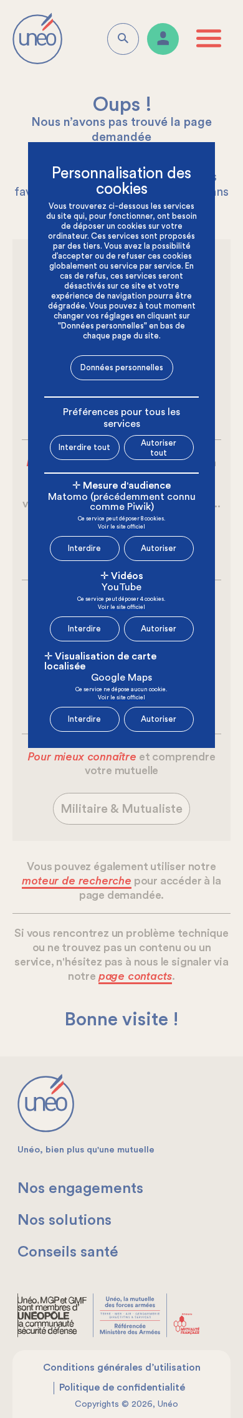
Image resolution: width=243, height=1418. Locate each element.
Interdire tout (84, 447)
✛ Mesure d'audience (121, 486)
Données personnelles (121, 367)
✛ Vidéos (121, 576)
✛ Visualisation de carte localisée (100, 661)
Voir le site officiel (121, 527)
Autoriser (158, 548)
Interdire (84, 548)
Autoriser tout (158, 448)
